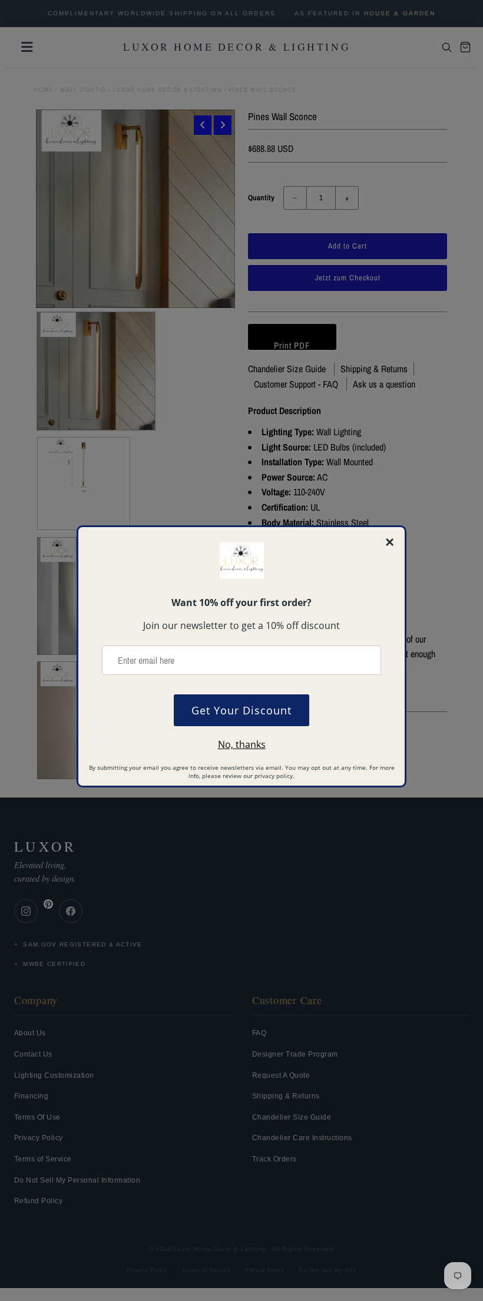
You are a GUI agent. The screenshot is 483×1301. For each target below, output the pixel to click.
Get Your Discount (241, 710)
